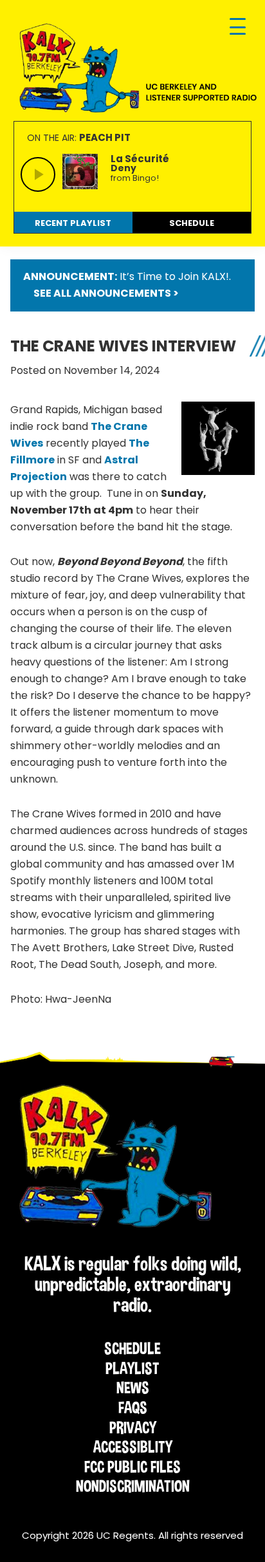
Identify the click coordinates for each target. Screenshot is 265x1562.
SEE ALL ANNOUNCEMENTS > (106, 293)
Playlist (132, 1368)
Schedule (132, 1348)
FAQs (132, 1407)
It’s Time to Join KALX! (174, 276)
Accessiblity (132, 1446)
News (132, 1387)
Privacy (132, 1427)
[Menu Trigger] (237, 27)
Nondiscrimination (133, 1486)
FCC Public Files (132, 1466)
